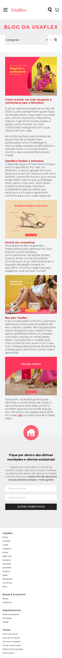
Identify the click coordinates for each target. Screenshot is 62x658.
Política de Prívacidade (13, 649)
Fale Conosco (8, 653)
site (20, 415)
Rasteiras (7, 560)
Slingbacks (7, 579)
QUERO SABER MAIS (31, 506)
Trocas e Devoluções (12, 645)
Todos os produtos (11, 614)
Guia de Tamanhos (11, 638)
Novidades (7, 618)
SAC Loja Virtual (10, 634)
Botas (5, 537)
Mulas (5, 552)
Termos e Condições (11, 641)
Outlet (6, 622)
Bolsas (5, 598)
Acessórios (7, 602)
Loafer (5, 545)
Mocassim (7, 548)
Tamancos (7, 583)
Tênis (5, 586)
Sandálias (7, 564)
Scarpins (6, 571)
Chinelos (6, 541)
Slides (5, 575)
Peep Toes (7, 556)
